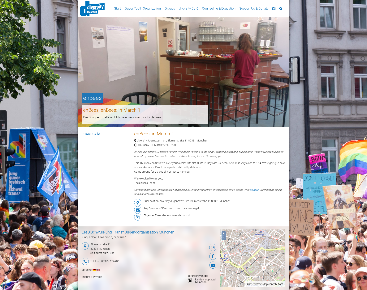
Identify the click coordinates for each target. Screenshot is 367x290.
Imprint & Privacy (92, 276)
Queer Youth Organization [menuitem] (143, 8)
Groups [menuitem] (170, 8)
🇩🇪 (94, 269)
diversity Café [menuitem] (188, 8)
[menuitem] (92, 8)
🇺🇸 (98, 269)
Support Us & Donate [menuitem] (254, 8)
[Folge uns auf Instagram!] (193, 247)
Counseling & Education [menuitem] (218, 8)
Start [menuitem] (117, 8)
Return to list (92, 133)
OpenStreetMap (258, 284)
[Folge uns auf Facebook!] (193, 256)
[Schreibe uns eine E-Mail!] (193, 265)
